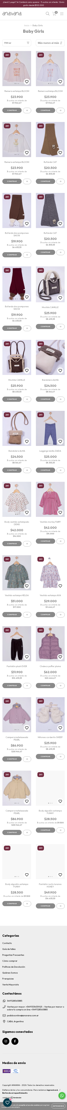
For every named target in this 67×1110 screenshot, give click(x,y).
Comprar (12, 110)
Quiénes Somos (10, 972)
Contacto (7, 943)
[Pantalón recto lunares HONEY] (60, 906)
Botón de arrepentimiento (15, 1093)
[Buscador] (48, 14)
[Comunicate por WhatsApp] (61, 1095)
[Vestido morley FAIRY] (60, 541)
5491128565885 (14, 1000)
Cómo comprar (9, 960)
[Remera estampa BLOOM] (27, 110)
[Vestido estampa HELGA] (27, 614)
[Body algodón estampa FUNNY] (60, 830)
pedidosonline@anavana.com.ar (23, 1015)
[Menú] (62, 14)
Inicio (26, 25)
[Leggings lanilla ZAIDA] (60, 470)
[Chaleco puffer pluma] (60, 685)
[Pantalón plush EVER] (27, 685)
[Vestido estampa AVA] (60, 614)
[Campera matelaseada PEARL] (27, 759)
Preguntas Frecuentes (13, 955)
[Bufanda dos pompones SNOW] (27, 255)
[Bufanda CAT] (60, 181)
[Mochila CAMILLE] (60, 326)
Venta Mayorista (10, 984)
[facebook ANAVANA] (14, 1041)
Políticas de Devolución (13, 966)
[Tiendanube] (12, 1098)
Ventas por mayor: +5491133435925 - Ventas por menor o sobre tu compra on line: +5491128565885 (35, 1008)
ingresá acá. (52, 1090)
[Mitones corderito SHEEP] (60, 756)
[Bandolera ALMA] (60, 399)
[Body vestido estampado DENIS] (27, 543)
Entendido (58, 1106)
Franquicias (8, 978)
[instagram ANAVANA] (5, 1041)
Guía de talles (9, 949)
